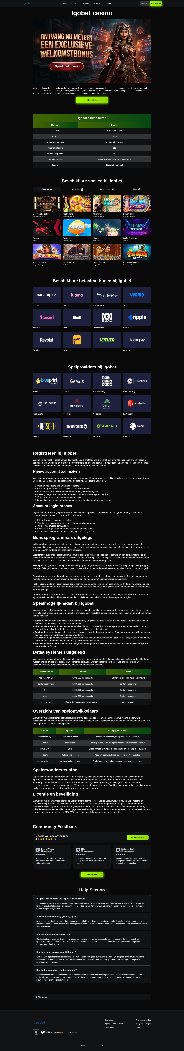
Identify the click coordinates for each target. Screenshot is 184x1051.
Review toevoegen (138, 837)
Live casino (75, 189)
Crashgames (105, 189)
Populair (45, 189)
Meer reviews (92, 874)
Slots (135, 189)
